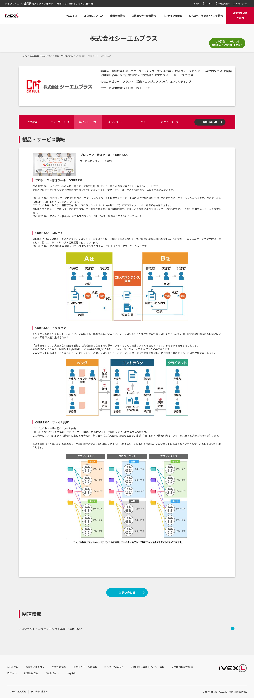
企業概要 (32, 122)
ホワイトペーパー (170, 122)
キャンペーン (115, 122)
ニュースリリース (60, 122)
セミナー (143, 122)
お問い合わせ (210, 122)
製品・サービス (87, 122)
